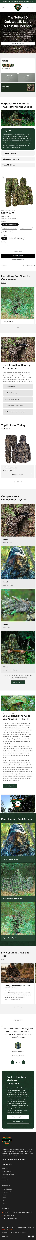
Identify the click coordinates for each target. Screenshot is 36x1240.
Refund (4, 1197)
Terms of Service (7, 1189)
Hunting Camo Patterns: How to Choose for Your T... (17, 987)
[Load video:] (18, 803)
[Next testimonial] (23, 1062)
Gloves (4, 1177)
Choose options (17, 475)
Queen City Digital (7, 1229)
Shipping (3, 218)
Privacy (4, 1195)
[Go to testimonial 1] (16, 1062)
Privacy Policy (5, 1232)
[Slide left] (14, 327)
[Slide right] (22, 327)
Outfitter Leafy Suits (8, 1174)
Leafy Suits (7, 322)
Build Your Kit (18, 48)
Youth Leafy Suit (7, 1171)
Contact (4, 1203)
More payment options (18, 259)
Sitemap (24, 1232)
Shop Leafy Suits (18, 43)
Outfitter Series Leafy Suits (10, 467)
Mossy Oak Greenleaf (9, 228)
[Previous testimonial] (12, 1062)
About (3, 1200)
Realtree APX (7, 231)
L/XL (11, 238)
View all (3, 283)
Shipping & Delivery (7, 1192)
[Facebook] (29, 1236)
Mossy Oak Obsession (10, 224)
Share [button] (4, 265)
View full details (27, 265)
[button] (3, 7)
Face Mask (5, 1180)
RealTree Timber (26, 228)
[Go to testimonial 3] (19, 1062)
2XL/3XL (20, 238)
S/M (4, 238)
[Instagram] (32, 1236)
